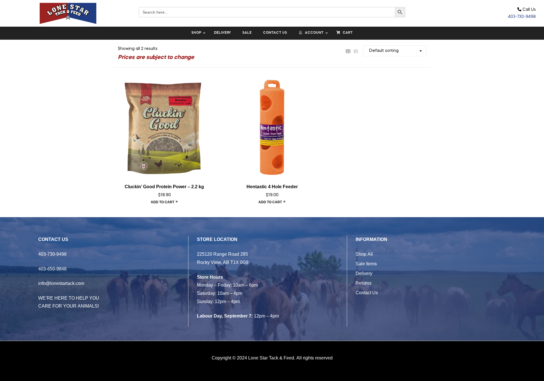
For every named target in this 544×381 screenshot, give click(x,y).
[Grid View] (348, 50)
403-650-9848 (52, 269)
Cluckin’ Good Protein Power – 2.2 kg (164, 186)
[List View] (355, 50)
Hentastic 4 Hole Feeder (272, 186)
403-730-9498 (522, 17)
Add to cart (162, 202)
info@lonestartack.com (61, 283)
